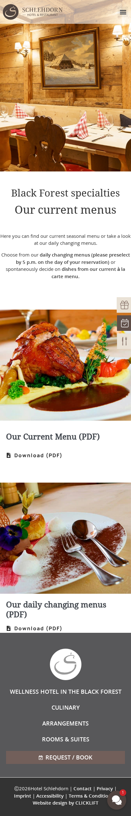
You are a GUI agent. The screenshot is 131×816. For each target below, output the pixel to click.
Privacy (105, 788)
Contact (82, 788)
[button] (123, 12)
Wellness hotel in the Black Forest (65, 691)
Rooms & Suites (65, 739)
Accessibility (50, 796)
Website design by (65, 802)
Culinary (66, 707)
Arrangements (65, 723)
